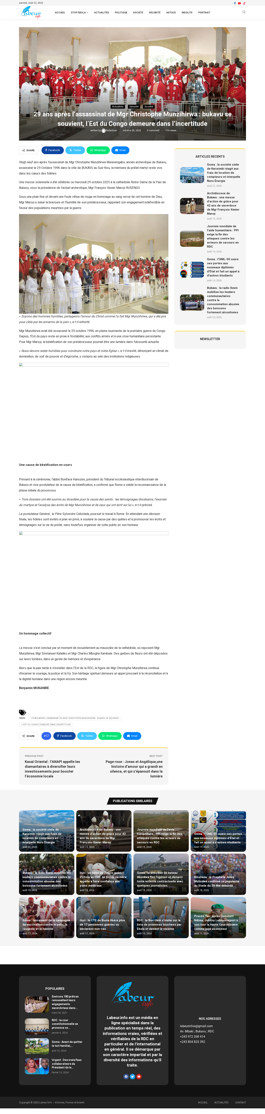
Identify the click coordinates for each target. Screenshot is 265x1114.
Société (138, 12)
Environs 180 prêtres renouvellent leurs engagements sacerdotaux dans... (65, 1002)
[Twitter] (132, 1076)
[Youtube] (239, 3)
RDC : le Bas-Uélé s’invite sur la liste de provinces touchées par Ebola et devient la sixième (159, 924)
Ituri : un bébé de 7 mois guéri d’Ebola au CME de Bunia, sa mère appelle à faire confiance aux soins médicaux (103, 879)
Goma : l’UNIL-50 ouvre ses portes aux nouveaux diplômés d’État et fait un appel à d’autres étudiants (223, 267)
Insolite (187, 12)
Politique (121, 12)
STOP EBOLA (78, 12)
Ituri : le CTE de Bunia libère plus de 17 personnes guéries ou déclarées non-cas (102, 924)
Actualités (101, 12)
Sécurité (154, 12)
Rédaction (111, 130)
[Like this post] (47, 736)
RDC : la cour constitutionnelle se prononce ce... (65, 1024)
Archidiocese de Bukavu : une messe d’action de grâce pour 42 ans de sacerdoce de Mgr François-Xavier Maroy (223, 203)
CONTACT (240, 1102)
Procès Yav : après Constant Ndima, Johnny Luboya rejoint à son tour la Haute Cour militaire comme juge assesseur (216, 922)
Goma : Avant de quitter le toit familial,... (67, 1044)
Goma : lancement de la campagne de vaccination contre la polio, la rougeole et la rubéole (46, 924)
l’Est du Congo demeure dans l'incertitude (46, 724)
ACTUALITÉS (221, 1102)
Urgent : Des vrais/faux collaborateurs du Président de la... (66, 1064)
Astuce (171, 12)
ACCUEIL (60, 12)
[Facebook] (235, 3)
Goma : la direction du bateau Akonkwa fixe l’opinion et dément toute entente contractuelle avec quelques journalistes (160, 879)
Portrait (204, 12)
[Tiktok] (244, 3)
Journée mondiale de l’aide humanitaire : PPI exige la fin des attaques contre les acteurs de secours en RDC (223, 236)
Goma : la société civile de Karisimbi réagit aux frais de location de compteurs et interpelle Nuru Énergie (223, 172)
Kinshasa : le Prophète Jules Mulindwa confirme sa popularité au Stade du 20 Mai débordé (216, 881)
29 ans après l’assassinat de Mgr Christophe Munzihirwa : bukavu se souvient (75, 718)
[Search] (244, 13)
